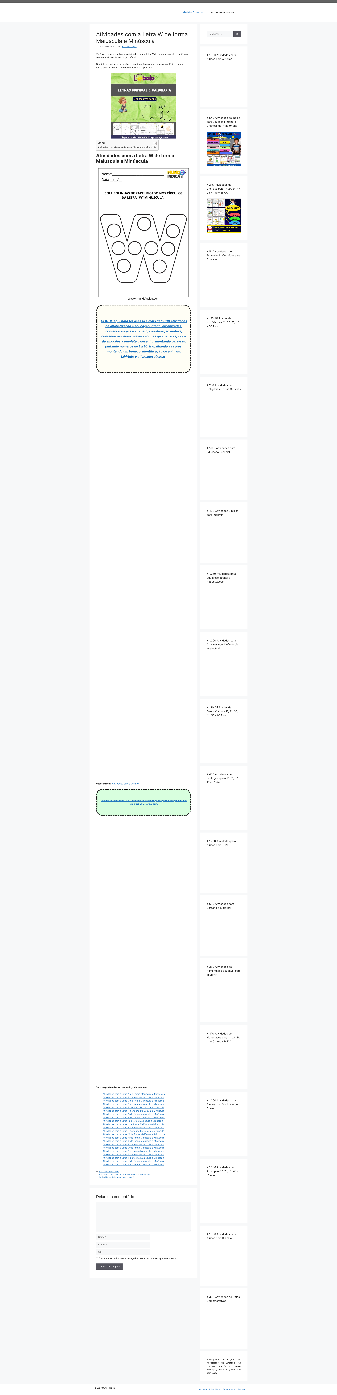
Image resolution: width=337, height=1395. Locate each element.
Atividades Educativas (192, 12)
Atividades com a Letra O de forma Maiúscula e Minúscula (134, 1141)
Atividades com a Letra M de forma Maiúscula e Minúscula (134, 1134)
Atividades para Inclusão (222, 12)
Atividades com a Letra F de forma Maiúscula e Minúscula (133, 1111)
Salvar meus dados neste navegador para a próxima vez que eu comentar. (138, 1258)
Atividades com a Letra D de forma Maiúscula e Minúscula (133, 1104)
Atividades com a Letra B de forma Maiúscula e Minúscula (133, 1097)
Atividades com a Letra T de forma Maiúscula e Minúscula (133, 1158)
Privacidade (214, 1389)
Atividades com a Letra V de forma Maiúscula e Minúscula (133, 1164)
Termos (241, 1389)
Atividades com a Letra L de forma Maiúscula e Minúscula (133, 1131)
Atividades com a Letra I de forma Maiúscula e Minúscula (133, 1121)
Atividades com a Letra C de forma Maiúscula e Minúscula (133, 1100)
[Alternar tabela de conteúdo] (153, 143)
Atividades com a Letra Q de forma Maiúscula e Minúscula (134, 1147)
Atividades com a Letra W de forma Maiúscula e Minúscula (127, 147)
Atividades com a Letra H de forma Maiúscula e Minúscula (134, 1117)
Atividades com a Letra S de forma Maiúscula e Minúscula (133, 1154)
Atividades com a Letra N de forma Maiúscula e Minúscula (134, 1137)
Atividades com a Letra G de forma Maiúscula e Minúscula (134, 1114)
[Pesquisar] (237, 34)
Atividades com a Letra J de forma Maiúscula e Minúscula (133, 1124)
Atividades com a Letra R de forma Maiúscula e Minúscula (133, 1151)
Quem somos (229, 1389)
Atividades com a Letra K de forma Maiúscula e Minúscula (133, 1127)
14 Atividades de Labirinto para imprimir (116, 1177)
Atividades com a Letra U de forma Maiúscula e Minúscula (134, 1161)
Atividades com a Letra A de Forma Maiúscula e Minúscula (134, 1094)
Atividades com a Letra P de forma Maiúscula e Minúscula (133, 1144)
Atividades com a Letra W (125, 783)
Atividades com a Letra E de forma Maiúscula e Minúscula (133, 1107)
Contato (203, 1389)
